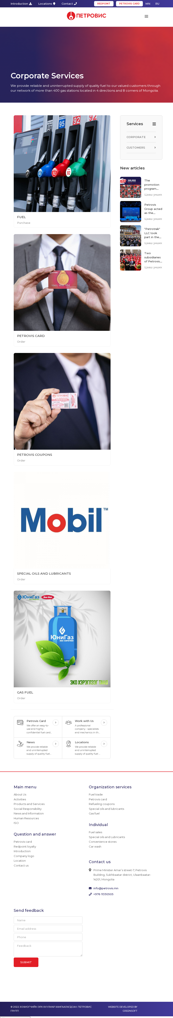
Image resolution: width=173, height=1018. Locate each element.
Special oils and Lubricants (107, 838)
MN (147, 3)
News (31, 744)
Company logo (24, 857)
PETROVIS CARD (129, 3)
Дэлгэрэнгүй (56, 724)
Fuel (21, 219)
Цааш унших (153, 196)
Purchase (23, 224)
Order (21, 343)
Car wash (95, 848)
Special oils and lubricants (44, 575)
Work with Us (84, 722)
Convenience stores (102, 843)
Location (20, 862)
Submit (26, 964)
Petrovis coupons (34, 456)
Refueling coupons (102, 805)
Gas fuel (94, 815)
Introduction (19, 3)
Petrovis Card (31, 337)
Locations (45, 3)
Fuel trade (96, 796)
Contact (67, 3)
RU (157, 3)
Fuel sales (95, 834)
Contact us (21, 867)
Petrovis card (23, 843)
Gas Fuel (25, 694)
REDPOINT (103, 3)
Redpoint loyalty (25, 848)
